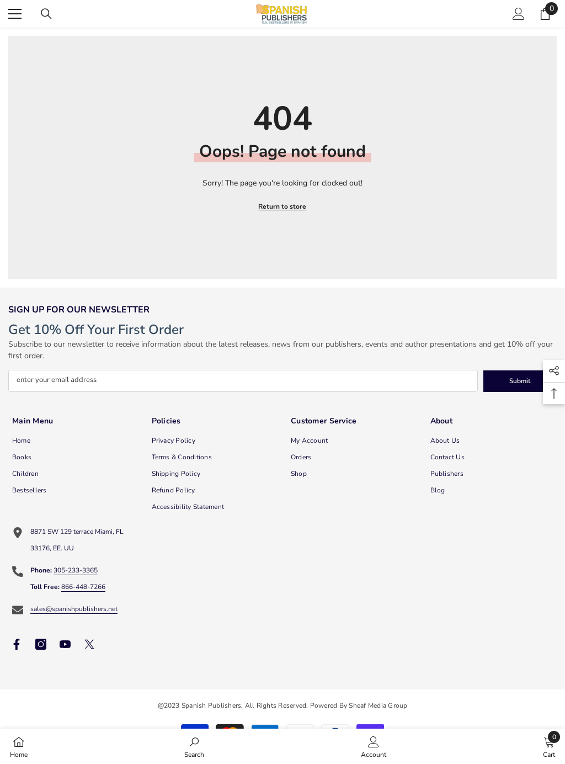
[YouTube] (65, 644)
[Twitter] (89, 644)
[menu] (15, 13)
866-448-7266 (83, 586)
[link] (194, 746)
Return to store (282, 206)
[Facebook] (16, 644)
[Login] (519, 14)
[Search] (46, 13)
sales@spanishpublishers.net (74, 608)
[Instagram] (40, 644)
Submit (519, 380)
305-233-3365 (76, 570)
